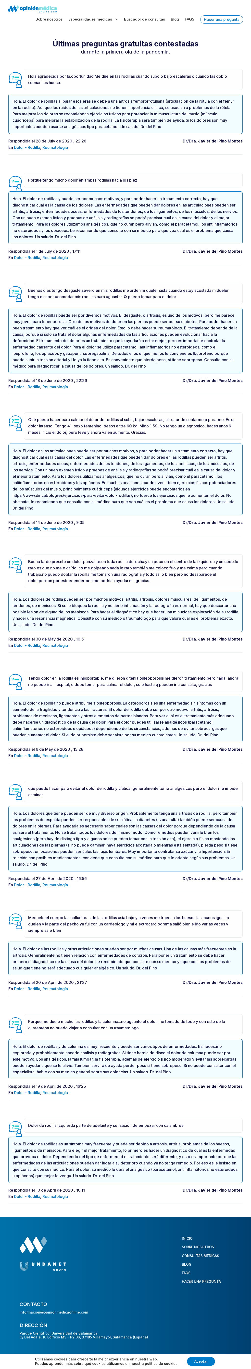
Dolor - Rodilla (27, 147)
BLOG (186, 1264)
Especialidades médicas (90, 19)
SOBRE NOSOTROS (198, 1247)
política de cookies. (161, 1363)
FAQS (189, 19)
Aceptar (201, 1361)
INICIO (187, 1238)
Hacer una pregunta (221, 19)
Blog (175, 19)
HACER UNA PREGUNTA (201, 1281)
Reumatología (55, 147)
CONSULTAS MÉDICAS (200, 1255)
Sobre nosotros (49, 19)
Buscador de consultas (144, 19)
